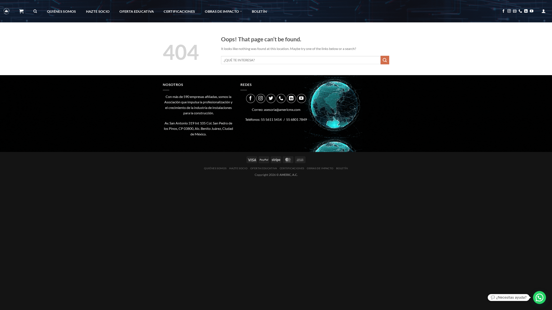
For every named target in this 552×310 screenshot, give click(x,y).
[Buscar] (35, 11)
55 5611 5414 (271, 119)
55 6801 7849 (296, 119)
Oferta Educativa (136, 11)
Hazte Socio (98, 11)
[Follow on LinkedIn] (526, 11)
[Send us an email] (514, 11)
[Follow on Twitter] (271, 98)
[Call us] (520, 11)
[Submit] (385, 60)
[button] (539, 297)
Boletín (259, 11)
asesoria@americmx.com (282, 109)
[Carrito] (21, 11)
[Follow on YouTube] (531, 11)
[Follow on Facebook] (503, 11)
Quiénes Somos (61, 11)
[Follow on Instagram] (509, 11)
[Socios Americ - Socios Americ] (6, 11)
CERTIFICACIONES (179, 11)
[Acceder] (543, 11)
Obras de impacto (222, 11)
